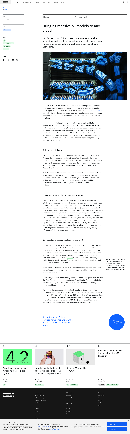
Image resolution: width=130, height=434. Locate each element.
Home (4, 8)
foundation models (95, 110)
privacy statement (54, 429)
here (84, 428)
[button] (128, 420)
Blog (5, 9)
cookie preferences (43, 426)
